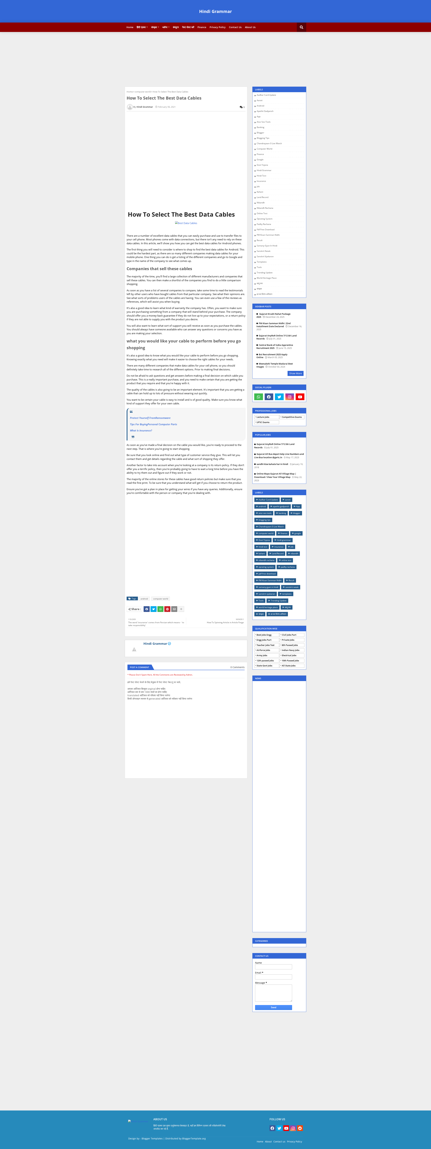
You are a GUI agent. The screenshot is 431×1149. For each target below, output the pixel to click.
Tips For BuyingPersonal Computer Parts (153, 424)
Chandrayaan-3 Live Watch (269, 143)
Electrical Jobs (289, 655)
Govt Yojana (262, 165)
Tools (259, 267)
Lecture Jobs (263, 416)
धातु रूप (260, 283)
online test (262, 213)
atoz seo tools (264, 122)
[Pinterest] (167, 609)
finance (260, 154)
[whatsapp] (258, 396)
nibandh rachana (265, 208)
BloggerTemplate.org (194, 1138)
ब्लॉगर (164, 27)
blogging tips (263, 138)
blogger (260, 133)
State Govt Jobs (264, 665)
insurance (261, 181)
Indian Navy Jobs (290, 650)
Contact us (279, 1141)
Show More (295, 373)
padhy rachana (264, 224)
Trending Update (265, 272)
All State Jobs (288, 665)
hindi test (261, 176)
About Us (250, 27)
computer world (143, 91)
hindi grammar (264, 170)
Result (259, 240)
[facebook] (269, 396)
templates (262, 262)
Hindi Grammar (215, 11)
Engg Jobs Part (264, 639)
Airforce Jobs (263, 650)
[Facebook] (147, 609)
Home (129, 27)
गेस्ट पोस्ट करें (188, 27)
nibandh (261, 203)
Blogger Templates (152, 1138)
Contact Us (235, 27)
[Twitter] (154, 609)
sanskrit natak (263, 251)
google (260, 159)
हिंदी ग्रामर (141, 27)
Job (258, 186)
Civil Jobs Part (289, 634)
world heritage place (267, 278)
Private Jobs (288, 639)
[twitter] (279, 396)
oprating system (264, 219)
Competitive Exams (292, 416)
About (268, 1141)
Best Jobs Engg (264, 634)
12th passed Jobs (265, 660)
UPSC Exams (263, 422)
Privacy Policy (218, 27)
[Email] (174, 609)
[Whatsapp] (160, 609)
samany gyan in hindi (267, 246)
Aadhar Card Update (266, 95)
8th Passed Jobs (290, 645)
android (144, 598)
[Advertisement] (215, 58)
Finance (201, 27)
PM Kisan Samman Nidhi (268, 235)
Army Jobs (262, 655)
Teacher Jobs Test (265, 645)
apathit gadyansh (265, 111)
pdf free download (265, 229)
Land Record (262, 197)
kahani (260, 192)
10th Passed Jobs (290, 660)
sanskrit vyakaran (265, 256)
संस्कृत (154, 27)
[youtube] (300, 396)
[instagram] (289, 396)
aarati (259, 100)
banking (260, 127)
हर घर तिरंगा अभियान (264, 294)
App (258, 116)
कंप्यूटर (176, 27)
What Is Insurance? (141, 430)
